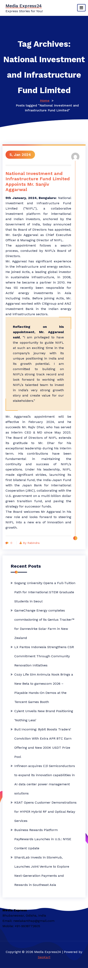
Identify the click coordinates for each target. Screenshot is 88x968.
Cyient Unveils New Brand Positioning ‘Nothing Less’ (43, 715)
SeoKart (44, 957)
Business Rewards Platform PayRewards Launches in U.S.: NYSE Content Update (42, 839)
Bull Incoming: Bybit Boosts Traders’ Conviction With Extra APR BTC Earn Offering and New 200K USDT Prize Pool (42, 743)
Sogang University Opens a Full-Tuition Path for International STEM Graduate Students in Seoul (44, 592)
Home (45, 100)
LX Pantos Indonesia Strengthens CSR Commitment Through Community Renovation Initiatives (44, 656)
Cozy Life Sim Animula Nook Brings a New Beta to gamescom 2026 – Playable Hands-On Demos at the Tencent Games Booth (43, 688)
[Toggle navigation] (81, 7)
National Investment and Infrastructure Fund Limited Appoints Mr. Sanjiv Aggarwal (38, 181)
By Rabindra (31, 542)
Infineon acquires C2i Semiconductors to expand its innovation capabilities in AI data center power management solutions (44, 779)
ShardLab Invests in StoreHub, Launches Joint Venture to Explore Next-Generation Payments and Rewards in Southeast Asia (41, 871)
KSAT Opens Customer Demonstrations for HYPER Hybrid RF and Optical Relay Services (45, 812)
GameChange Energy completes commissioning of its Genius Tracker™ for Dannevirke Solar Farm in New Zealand (44, 624)
